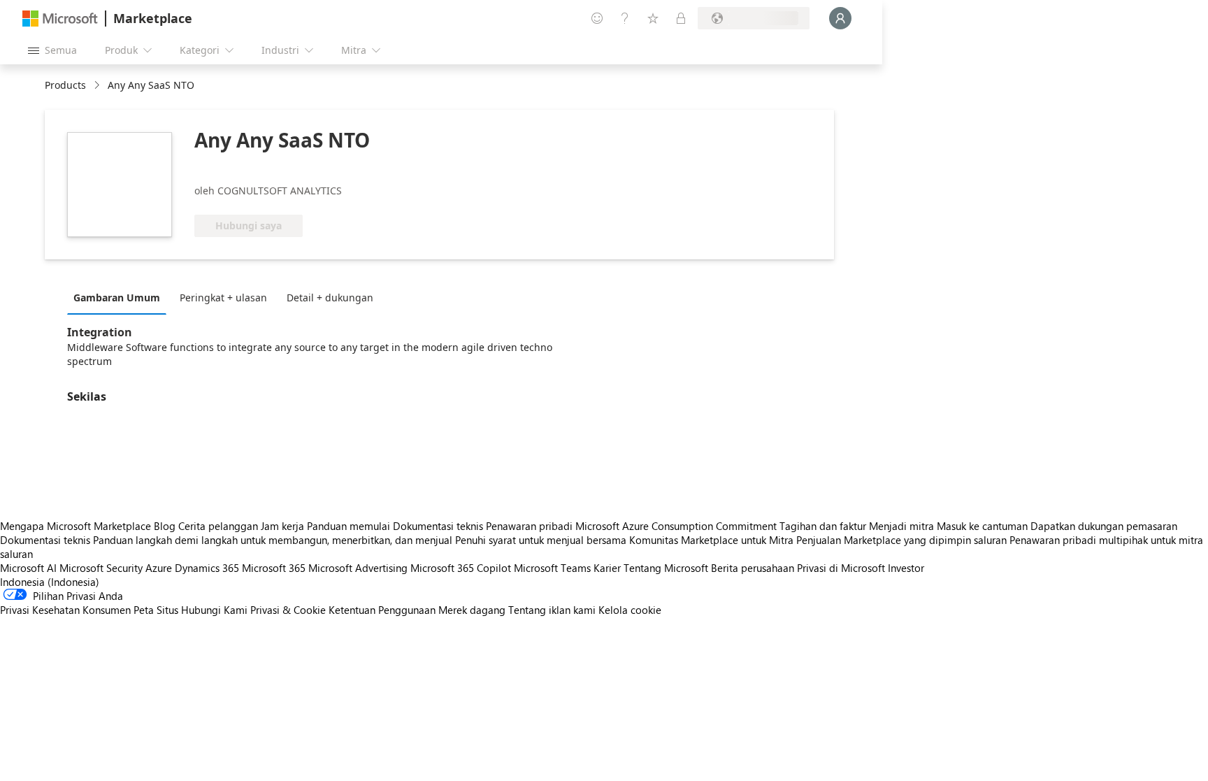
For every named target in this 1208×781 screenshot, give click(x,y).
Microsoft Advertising (358, 568)
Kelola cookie (629, 610)
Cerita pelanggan (218, 526)
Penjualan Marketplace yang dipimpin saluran (901, 540)
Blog (164, 526)
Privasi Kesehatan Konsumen (65, 610)
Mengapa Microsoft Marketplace (75, 526)
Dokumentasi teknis (438, 526)
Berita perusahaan (752, 568)
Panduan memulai (348, 526)
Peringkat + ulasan (223, 297)
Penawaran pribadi (529, 526)
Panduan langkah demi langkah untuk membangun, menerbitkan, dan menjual (272, 540)
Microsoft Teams (552, 568)
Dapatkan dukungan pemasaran (1103, 526)
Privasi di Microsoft (841, 568)
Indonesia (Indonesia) (49, 582)
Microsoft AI (28, 568)
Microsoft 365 (273, 568)
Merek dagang (471, 610)
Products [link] (65, 85)
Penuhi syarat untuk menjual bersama (540, 540)
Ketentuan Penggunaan (382, 610)
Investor (906, 568)
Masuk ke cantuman (982, 526)
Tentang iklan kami (552, 610)
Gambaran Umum (116, 297)
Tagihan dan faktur (822, 526)
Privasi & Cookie (288, 610)
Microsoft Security (101, 568)
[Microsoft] (60, 18)
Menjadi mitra (901, 526)
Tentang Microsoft (666, 568)
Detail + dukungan (330, 297)
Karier (607, 568)
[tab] (120, 297)
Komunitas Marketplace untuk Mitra (711, 540)
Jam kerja (282, 526)
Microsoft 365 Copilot (460, 568)
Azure (158, 568)
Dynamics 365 (207, 568)
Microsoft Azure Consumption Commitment (677, 526)
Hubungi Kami (214, 610)
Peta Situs (156, 610)
